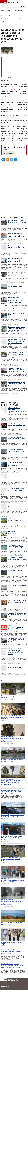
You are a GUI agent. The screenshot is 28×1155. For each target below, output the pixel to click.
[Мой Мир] (15, 159)
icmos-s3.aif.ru (7, 54)
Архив (11, 16)
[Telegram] (11, 159)
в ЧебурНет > (6, 22)
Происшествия (13, 19)
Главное (4, 16)
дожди (13, 89)
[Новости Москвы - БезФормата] (9, 2)
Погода (4, 19)
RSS (7, 988)
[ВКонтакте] (3, 159)
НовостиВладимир (20, 78)
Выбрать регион (5, 986)
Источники (18, 16)
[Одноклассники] (7, 159)
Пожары (23, 19)
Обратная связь (5, 985)
